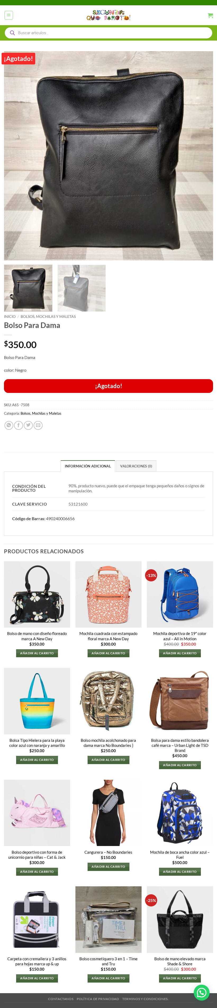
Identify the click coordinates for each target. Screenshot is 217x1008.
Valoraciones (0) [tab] (136, 466)
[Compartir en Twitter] (28, 425)
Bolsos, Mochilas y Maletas (48, 316)
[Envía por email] (38, 425)
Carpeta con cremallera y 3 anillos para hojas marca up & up (36, 961)
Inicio (10, 316)
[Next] (202, 156)
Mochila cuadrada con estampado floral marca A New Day (108, 636)
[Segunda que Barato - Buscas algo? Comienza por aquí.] (108, 15)
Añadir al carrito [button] (37, 653)
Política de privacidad (98, 999)
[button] (8, 15)
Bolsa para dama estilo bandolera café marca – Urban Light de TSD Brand (180, 745)
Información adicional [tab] (88, 466)
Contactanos (60, 999)
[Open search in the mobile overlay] (108, 33)
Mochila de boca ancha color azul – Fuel (180, 855)
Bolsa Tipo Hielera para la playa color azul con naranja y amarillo (37, 743)
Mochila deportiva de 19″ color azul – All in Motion (179, 636)
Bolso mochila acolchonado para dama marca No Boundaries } (108, 743)
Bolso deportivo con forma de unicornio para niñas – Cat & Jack (37, 855)
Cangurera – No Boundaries (108, 852)
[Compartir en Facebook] (18, 425)
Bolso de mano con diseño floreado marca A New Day (37, 636)
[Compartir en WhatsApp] (8, 425)
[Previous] (15, 156)
